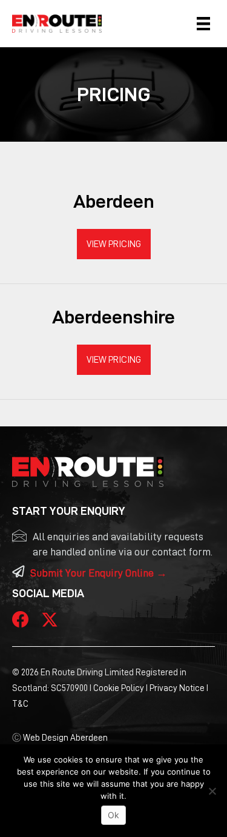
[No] (212, 791)
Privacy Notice (177, 688)
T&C (20, 704)
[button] (114, 244)
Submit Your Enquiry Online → (98, 572)
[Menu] (203, 23)
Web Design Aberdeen (65, 738)
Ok (113, 815)
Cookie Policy (118, 688)
